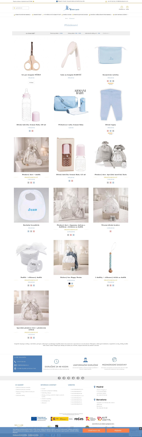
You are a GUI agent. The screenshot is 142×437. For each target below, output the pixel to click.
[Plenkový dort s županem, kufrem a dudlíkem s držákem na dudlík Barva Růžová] (71, 235)
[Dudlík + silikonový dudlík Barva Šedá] (28, 285)
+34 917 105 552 (111, 1)
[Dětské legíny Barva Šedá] (113, 131)
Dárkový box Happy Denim (71, 277)
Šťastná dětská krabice (111, 225)
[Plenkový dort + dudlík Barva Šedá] (28, 183)
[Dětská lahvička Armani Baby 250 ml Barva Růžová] (32, 131)
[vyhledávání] (14, 8)
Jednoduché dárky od (92, 33)
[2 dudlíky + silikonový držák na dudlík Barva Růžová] (111, 285)
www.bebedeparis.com (77, 389)
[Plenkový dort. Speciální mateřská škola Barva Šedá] (108, 183)
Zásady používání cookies (20, 435)
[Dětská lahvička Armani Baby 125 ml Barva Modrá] (69, 181)
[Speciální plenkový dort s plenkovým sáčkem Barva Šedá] (28, 338)
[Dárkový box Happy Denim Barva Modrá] (72, 284)
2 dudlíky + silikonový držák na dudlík (110, 277)
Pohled (31, 82)
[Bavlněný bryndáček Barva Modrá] (28, 231)
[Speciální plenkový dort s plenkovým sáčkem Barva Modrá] (34, 338)
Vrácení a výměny (46, 398)
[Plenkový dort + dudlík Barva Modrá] (34, 183)
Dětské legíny (110, 125)
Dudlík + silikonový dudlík (31, 277)
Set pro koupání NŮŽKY (31, 75)
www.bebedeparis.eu (76, 399)
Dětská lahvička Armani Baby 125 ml (71, 174)
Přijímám (117, 430)
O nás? (43, 388)
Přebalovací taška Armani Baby (71, 125)
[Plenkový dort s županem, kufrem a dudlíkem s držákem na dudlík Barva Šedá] (68, 235)
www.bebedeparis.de (76, 393)
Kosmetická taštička (111, 75)
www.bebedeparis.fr (76, 391)
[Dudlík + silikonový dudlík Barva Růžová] (31, 285)
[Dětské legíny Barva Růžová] (108, 131)
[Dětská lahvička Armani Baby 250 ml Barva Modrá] (30, 131)
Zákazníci (44, 402)
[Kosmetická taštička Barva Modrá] (111, 81)
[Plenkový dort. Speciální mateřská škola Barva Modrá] (113, 183)
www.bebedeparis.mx (76, 404)
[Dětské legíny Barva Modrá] (111, 131)
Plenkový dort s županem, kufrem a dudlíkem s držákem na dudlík (71, 226)
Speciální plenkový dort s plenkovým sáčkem (31, 329)
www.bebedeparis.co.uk (77, 395)
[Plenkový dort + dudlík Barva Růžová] (31, 183)
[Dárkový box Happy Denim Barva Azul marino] (69, 284)
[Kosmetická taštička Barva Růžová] (108, 81)
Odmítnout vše (94, 430)
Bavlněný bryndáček (31, 225)
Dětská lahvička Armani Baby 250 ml (31, 125)
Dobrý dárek (74, 33)
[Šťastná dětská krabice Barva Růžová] (111, 231)
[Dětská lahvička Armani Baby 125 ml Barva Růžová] (72, 181)
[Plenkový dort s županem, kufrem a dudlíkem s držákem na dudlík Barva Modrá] (74, 235)
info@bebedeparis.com (122, 1)
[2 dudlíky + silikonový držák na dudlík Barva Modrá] (113, 285)
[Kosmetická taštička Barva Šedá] (113, 81)
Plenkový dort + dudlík (31, 174)
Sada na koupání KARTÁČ (71, 75)
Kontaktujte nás (46, 400)
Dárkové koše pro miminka (23, 387)
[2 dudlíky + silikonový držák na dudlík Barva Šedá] (108, 285)
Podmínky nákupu (46, 392)
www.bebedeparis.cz (76, 402)
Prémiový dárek (56, 33)
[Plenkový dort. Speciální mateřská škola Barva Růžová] (111, 183)
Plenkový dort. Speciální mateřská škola (111, 174)
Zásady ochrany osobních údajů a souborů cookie (53, 395)
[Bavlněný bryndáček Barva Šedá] (31, 231)
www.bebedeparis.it (76, 397)
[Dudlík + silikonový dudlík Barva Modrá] (34, 285)
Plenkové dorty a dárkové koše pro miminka (25, 392)
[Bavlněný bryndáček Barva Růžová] (34, 231)
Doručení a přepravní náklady (49, 390)
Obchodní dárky (20, 395)
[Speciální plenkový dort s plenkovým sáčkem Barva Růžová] (31, 338)
